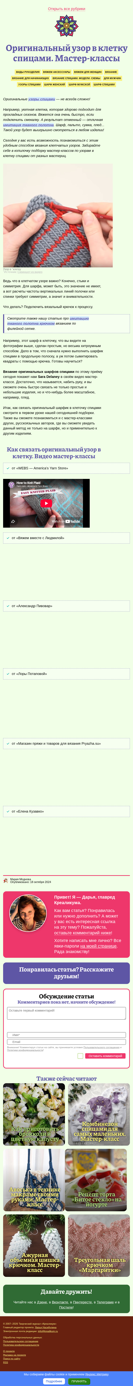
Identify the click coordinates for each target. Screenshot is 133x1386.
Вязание (111, 72)
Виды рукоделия (27, 72)
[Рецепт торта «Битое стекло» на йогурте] (96, 1180)
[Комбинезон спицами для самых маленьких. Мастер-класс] (99, 1114)
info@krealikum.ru (48, 1331)
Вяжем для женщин (87, 72)
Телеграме (105, 1302)
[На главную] (66, 36)
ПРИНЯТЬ (79, 1381)
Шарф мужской (79, 84)
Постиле (66, 1307)
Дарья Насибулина (45, 1327)
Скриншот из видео (29, 272)
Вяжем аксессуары (56, 72)
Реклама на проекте (14, 1355)
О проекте (9, 1351)
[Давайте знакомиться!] (28, 913)
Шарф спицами (104, 84)
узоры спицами (41, 99)
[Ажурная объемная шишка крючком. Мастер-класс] (34, 1245)
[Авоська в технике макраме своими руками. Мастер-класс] (34, 1180)
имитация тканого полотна (28, 125)
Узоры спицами (29, 84)
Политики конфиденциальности (25, 1050)
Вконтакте (60, 1302)
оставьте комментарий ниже (82, 933)
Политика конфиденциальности (21, 1344)
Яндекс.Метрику (96, 1374)
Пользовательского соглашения (101, 1047)
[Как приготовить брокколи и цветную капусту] (34, 1114)
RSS (5, 1362)
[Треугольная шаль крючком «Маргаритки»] (99, 1245)
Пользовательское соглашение (20, 1341)
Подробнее (54, 1381)
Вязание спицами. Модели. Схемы (76, 78)
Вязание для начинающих (30, 78)
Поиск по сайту (11, 1358)
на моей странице (98, 946)
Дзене (42, 1302)
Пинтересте (82, 1302)
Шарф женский (54, 84)
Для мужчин (112, 78)
